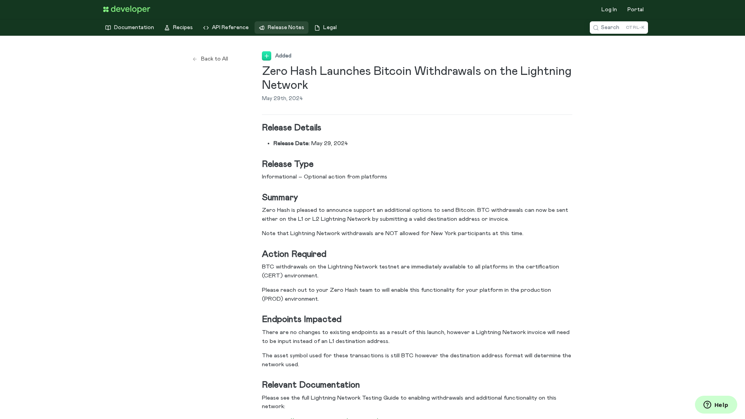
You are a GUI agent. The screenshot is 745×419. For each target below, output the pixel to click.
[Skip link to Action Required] (256, 254)
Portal (635, 9)
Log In (609, 9)
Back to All (214, 59)
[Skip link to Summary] (256, 197)
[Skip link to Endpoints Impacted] (256, 319)
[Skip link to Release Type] (256, 164)
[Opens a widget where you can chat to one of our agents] (716, 405)
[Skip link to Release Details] (256, 128)
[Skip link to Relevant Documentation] (256, 385)
